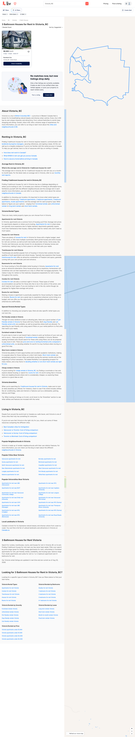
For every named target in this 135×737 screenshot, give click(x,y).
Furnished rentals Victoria (9, 608)
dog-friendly (48, 322)
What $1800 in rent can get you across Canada (20, 156)
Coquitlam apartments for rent (48, 465)
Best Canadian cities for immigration (16, 427)
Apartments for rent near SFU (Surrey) (50, 502)
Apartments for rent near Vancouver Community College (13, 493)
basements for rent (52, 266)
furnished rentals (42, 204)
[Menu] (128, 3)
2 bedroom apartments (44, 199)
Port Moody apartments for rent (48, 471)
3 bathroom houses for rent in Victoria (33, 386)
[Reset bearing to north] (131, 733)
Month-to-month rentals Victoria (48, 615)
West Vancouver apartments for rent (50, 468)
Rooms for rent (15, 297)
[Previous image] (4, 39)
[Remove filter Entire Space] (17, 14)
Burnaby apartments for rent (47, 459)
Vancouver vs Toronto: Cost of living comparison (21, 430)
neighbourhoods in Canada (11, 193)
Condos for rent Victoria (9, 591)
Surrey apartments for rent (10, 462)
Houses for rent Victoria (9, 597)
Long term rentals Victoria (46, 608)
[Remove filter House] (7, 14)
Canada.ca (5, 530)
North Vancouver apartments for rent (13, 465)
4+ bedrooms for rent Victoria (47, 600)
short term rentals (31, 206)
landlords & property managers (13, 144)
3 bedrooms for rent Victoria (47, 597)
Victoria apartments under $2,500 (12, 639)
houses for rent (21, 237)
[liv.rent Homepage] (7, 4)
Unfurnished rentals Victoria (10, 612)
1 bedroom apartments (27, 199)
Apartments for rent (43, 224)
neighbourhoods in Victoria (11, 450)
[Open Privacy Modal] (15, 3)
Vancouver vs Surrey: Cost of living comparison (20, 433)
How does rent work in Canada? (15, 153)
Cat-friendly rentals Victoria (10, 621)
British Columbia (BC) (22, 116)
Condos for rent (7, 282)
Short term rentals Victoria (46, 612)
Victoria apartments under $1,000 (12, 629)
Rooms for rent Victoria (9, 600)
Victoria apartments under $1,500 (12, 632)
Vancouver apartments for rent (11, 459)
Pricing (105, 4)
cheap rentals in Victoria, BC (26, 370)
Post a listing (116, 4)
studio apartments (17, 202)
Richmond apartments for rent (48, 462)
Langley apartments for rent (10, 471)
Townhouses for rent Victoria (10, 594)
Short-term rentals (49, 355)
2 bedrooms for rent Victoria (47, 594)
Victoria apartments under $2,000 (12, 636)
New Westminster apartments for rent (13, 468)
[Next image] (28, 39)
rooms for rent (33, 373)
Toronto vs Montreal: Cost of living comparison (20, 436)
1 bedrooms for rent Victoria (47, 591)
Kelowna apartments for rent (10, 474)
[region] (99, 377)
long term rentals (15, 206)
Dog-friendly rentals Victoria (10, 618)
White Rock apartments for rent (48, 474)
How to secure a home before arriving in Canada (20, 159)
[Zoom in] (131, 728)
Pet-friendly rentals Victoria (10, 615)
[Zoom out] (131, 731)
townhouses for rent (9, 257)
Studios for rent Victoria (46, 588)
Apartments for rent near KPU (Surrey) (50, 510)
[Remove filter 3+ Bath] (25, 14)
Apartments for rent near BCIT (11, 488)
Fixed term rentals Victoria (46, 618)
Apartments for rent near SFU (47, 483)
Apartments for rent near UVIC (11, 502)
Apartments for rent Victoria (10, 588)
